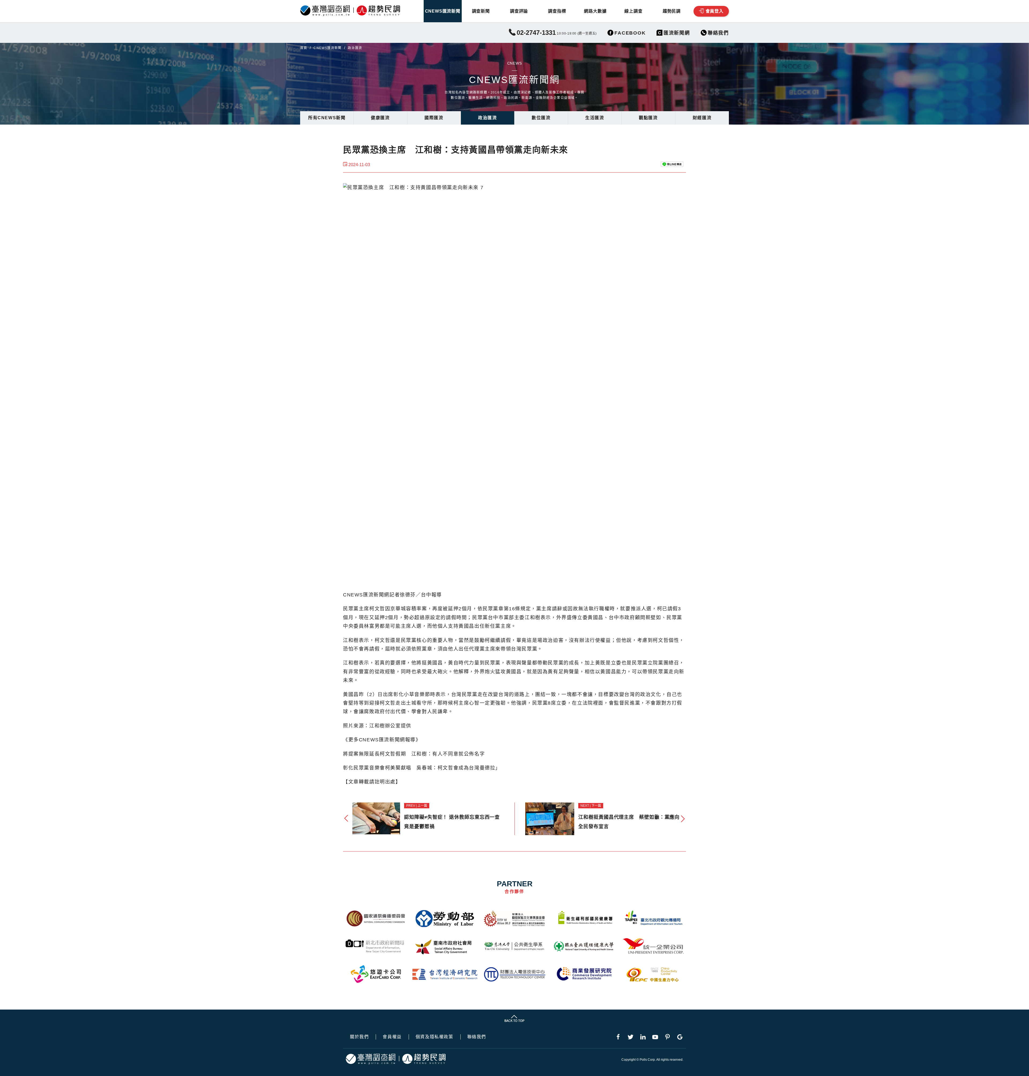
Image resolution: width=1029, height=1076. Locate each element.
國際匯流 (433, 117)
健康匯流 (380, 117)
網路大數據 (595, 11)
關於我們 (359, 1037)
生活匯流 (594, 117)
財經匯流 (702, 117)
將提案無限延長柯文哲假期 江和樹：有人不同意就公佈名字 (414, 754)
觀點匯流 (648, 117)
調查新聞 (481, 11)
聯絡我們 (476, 1037)
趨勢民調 (672, 11)
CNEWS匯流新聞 (442, 11)
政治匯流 (487, 117)
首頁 (303, 48)
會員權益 (392, 1037)
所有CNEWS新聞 (326, 117)
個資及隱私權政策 (434, 1037)
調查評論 (519, 11)
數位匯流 (541, 117)
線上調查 (633, 11)
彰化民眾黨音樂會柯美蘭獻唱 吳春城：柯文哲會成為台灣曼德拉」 (422, 768)
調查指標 (557, 11)
